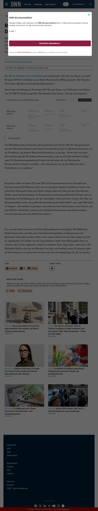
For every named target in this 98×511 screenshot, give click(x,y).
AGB (39, 52)
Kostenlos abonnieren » (50, 43)
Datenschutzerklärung (24, 52)
